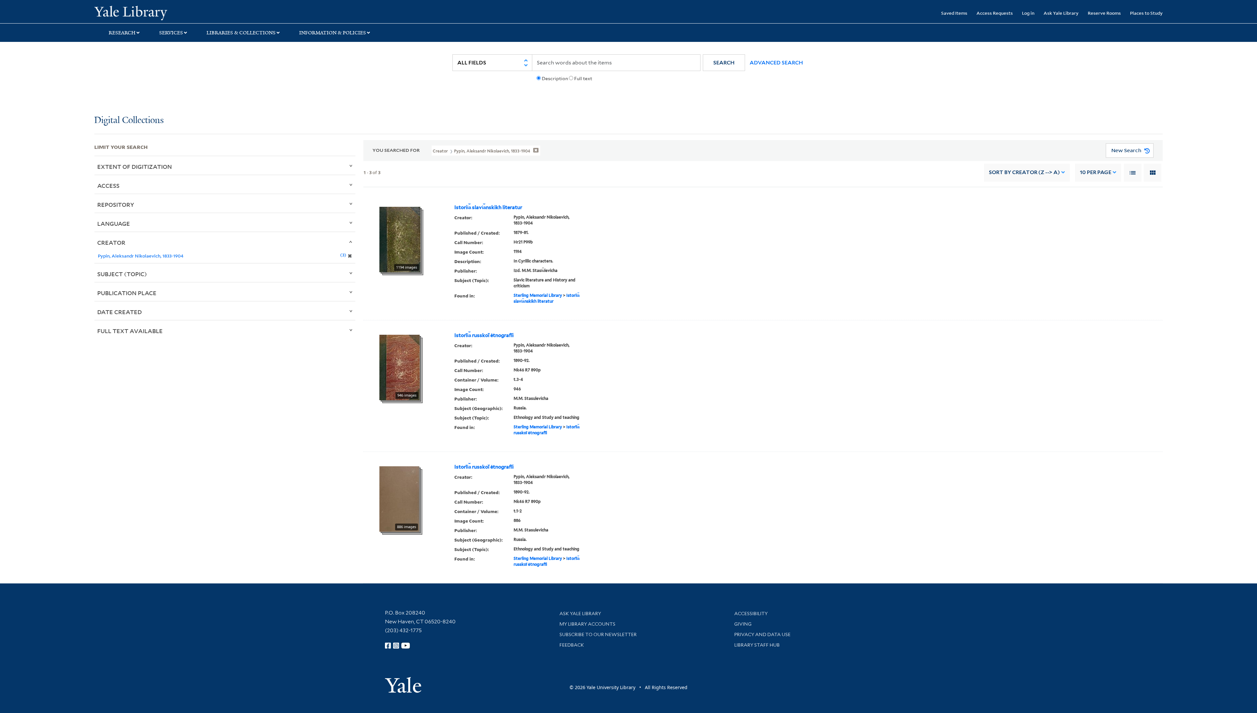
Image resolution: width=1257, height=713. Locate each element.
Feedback (571, 645)
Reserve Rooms (1104, 13)
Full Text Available (130, 331)
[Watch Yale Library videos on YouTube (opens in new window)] (405, 646)
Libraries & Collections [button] (241, 32)
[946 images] (399, 366)
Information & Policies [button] (332, 32)
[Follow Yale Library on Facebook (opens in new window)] (388, 646)
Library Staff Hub (757, 645)
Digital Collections (129, 121)
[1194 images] (399, 238)
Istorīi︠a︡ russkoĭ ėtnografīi (484, 335)
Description (555, 78)
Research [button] (122, 32)
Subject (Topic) (122, 274)
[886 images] (399, 498)
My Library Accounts (587, 624)
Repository (115, 204)
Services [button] (171, 32)
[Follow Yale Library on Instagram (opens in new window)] (396, 646)
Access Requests (994, 13)
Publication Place (126, 293)
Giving (743, 624)
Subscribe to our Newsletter (598, 634)
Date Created (119, 312)
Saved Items (954, 13)
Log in (1028, 13)
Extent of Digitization (134, 166)
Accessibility (751, 613)
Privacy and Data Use (762, 634)
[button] (724, 62)
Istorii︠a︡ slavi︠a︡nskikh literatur (488, 207)
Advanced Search (776, 63)
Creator (111, 242)
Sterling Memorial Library (538, 295)
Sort (1024, 172)
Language (113, 223)
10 (1095, 172)
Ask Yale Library (1061, 13)
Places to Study (1146, 13)
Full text (583, 78)
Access (108, 185)
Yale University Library (174, 12)
